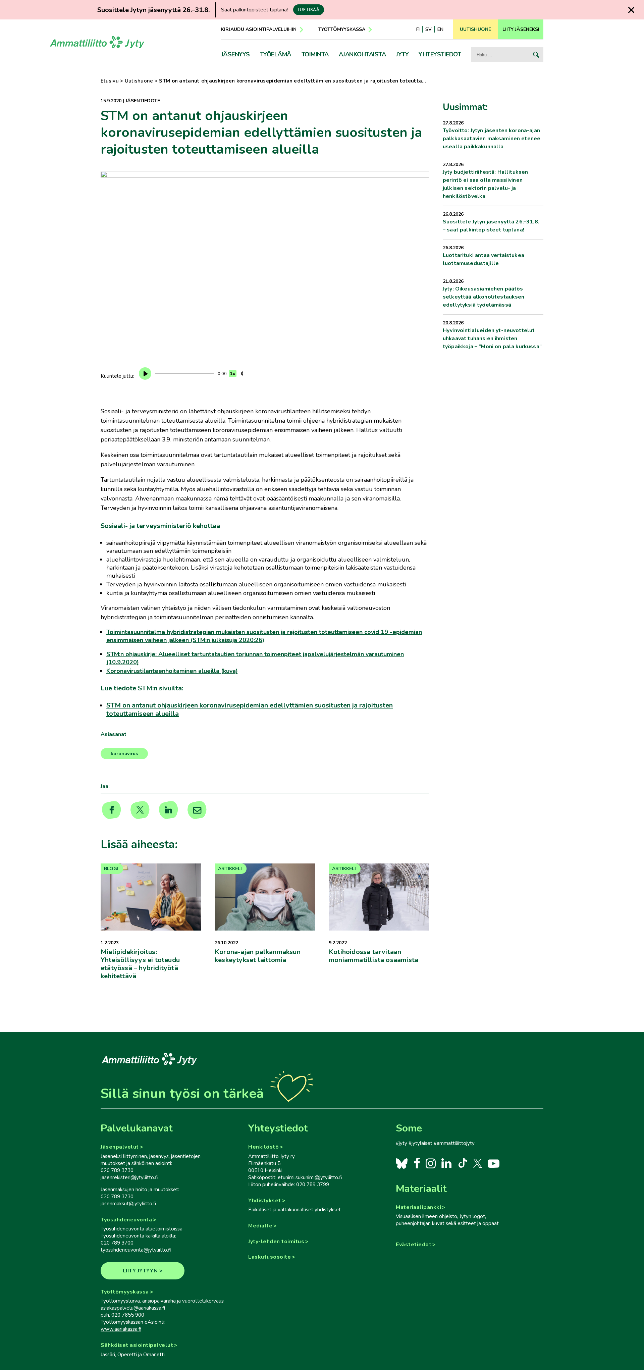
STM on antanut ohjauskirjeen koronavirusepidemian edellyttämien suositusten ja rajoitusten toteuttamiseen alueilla (249, 709)
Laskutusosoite (269, 1257)
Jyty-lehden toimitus (276, 1241)
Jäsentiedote (142, 101)
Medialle (260, 1225)
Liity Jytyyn (140, 1270)
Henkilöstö (263, 1147)
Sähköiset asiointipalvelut (137, 1345)
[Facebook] (417, 1163)
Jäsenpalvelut (120, 1147)
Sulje (631, 9)
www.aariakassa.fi (121, 1329)
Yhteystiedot (440, 54)
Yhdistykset (264, 1200)
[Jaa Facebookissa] (111, 810)
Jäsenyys (235, 54)
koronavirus (124, 753)
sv (428, 29)
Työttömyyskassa (341, 29)
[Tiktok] (462, 1163)
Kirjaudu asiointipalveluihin (259, 29)
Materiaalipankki (418, 1207)
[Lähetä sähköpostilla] (197, 810)
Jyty (402, 54)
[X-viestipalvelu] (478, 1163)
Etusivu (110, 80)
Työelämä (275, 54)
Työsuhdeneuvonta (126, 1219)
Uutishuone (139, 80)
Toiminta (315, 54)
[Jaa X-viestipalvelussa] (140, 810)
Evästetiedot (413, 1244)
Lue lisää (309, 9)
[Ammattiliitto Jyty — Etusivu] (97, 44)
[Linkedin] (168, 810)
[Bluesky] (402, 1163)
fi (418, 29)
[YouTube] (493, 1163)
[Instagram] (430, 1163)
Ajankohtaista (362, 54)
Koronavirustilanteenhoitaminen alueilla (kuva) (172, 671)
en (440, 29)
